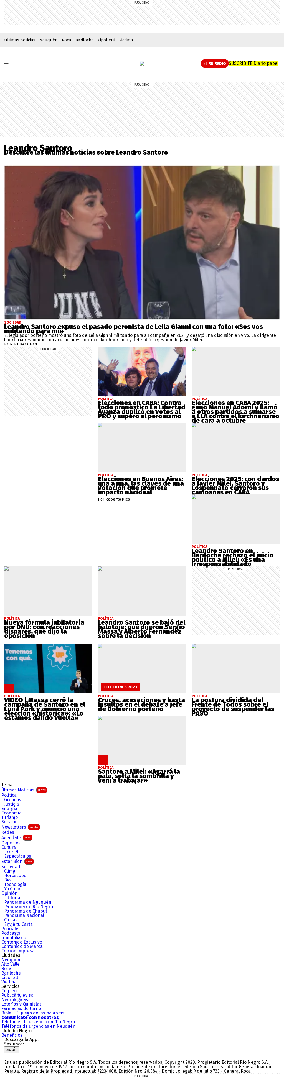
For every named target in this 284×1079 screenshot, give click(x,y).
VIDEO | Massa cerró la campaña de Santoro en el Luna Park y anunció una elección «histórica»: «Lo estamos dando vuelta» (44, 709)
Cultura (8, 847)
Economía (11, 813)
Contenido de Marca (22, 946)
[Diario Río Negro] (142, 63)
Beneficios (11, 1035)
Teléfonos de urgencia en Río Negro (38, 1022)
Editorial (12, 898)
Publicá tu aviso (17, 995)
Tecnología (15, 884)
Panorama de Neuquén (27, 902)
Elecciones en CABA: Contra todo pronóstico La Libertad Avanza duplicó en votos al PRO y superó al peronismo (141, 409)
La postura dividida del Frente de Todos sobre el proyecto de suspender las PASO (233, 706)
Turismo (9, 817)
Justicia (11, 804)
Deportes (11, 843)
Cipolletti (106, 39)
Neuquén (48, 39)
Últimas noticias (19, 39)
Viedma (126, 39)
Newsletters (20, 827)
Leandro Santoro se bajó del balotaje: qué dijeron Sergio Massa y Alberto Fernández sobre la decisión (141, 629)
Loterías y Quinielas (21, 1004)
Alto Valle (10, 964)
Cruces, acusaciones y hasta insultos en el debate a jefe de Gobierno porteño (141, 704)
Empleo (9, 991)
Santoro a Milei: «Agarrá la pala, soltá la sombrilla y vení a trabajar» (139, 776)
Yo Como (12, 889)
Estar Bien (16, 861)
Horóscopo (15, 875)
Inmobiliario (13, 938)
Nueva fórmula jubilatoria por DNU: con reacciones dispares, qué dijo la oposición (44, 629)
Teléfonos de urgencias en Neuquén (38, 1026)
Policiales (11, 929)
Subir (11, 1049)
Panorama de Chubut (25, 911)
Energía (9, 808)
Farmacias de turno (21, 1008)
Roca (66, 39)
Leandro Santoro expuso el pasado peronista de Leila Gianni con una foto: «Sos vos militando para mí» (133, 329)
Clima (9, 871)
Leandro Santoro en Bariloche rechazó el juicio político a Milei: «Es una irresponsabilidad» (232, 557)
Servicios (10, 822)
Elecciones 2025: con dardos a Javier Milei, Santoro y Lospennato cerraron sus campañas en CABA (235, 485)
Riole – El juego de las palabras (32, 1013)
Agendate (16, 837)
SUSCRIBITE (253, 63)
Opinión (9, 893)
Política (9, 795)
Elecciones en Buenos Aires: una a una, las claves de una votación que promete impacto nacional (141, 485)
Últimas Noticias (23, 790)
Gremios (12, 800)
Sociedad (12, 322)
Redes (7, 832)
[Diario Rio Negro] (26, 1055)
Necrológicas (14, 1000)
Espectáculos (17, 856)
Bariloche (84, 39)
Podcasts (10, 933)
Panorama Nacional (24, 915)
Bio (7, 880)
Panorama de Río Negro (28, 906)
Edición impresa (17, 951)
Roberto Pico (117, 499)
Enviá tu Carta (18, 924)
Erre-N (11, 852)
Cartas (10, 920)
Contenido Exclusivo (21, 942)
